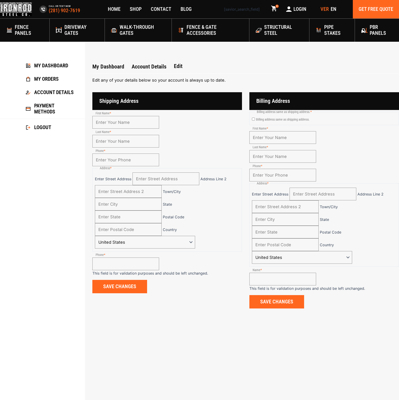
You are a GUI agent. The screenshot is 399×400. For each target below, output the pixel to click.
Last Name (103, 132)
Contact (161, 9)
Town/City (172, 191)
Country (170, 229)
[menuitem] (333, 9)
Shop (136, 9)
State (167, 204)
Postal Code (173, 217)
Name (256, 270)
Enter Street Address (113, 179)
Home (114, 9)
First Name (103, 113)
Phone (100, 151)
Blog (186, 9)
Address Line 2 (213, 179)
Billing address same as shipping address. (283, 119)
